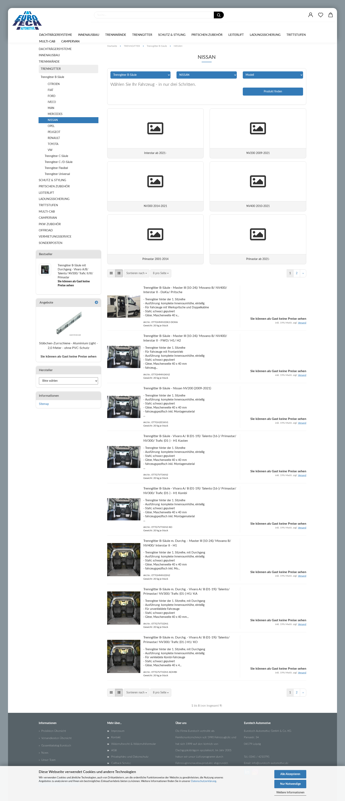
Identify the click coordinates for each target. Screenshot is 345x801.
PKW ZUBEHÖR (50, 224)
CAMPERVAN (70, 41)
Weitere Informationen (290, 792)
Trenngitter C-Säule (56, 156)
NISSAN (53, 120)
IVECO (52, 102)
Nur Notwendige (290, 784)
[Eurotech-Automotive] (28, 20)
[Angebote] (96, 302)
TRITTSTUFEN (296, 34)
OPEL (51, 126)
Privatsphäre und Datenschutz (129, 756)
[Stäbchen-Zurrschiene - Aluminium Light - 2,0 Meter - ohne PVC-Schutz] (68, 323)
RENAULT (54, 138)
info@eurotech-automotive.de (270, 763)
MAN (51, 108)
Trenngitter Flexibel (56, 168)
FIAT (50, 90)
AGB (114, 750)
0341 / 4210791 (259, 756)
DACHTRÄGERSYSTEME (55, 34)
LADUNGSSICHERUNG (265, 34)
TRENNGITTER (142, 34)
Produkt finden (273, 91)
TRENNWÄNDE (115, 34)
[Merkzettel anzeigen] (321, 15)
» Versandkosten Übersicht (55, 738)
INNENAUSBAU (88, 34)
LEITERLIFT (236, 34)
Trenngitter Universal (57, 174)
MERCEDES (55, 114)
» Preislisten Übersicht (52, 731)
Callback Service (121, 763)
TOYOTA (53, 144)
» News (43, 752)
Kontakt (116, 737)
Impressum (117, 731)
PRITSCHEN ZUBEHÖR (206, 34)
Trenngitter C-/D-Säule (58, 162)
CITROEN (54, 84)
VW (50, 150)
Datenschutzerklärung (203, 781)
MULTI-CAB (47, 41)
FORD (52, 96)
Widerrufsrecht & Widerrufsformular (133, 744)
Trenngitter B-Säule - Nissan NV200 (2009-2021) (177, 388)
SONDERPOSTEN (50, 243)
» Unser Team (47, 760)
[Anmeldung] (311, 15)
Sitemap (44, 404)
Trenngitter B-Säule (52, 77)
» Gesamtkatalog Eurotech (55, 745)
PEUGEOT (54, 132)
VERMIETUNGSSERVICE (55, 236)
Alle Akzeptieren (290, 774)
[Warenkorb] (331, 15)
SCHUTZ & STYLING (171, 34)
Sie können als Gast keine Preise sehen (68, 356)
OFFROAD (46, 230)
